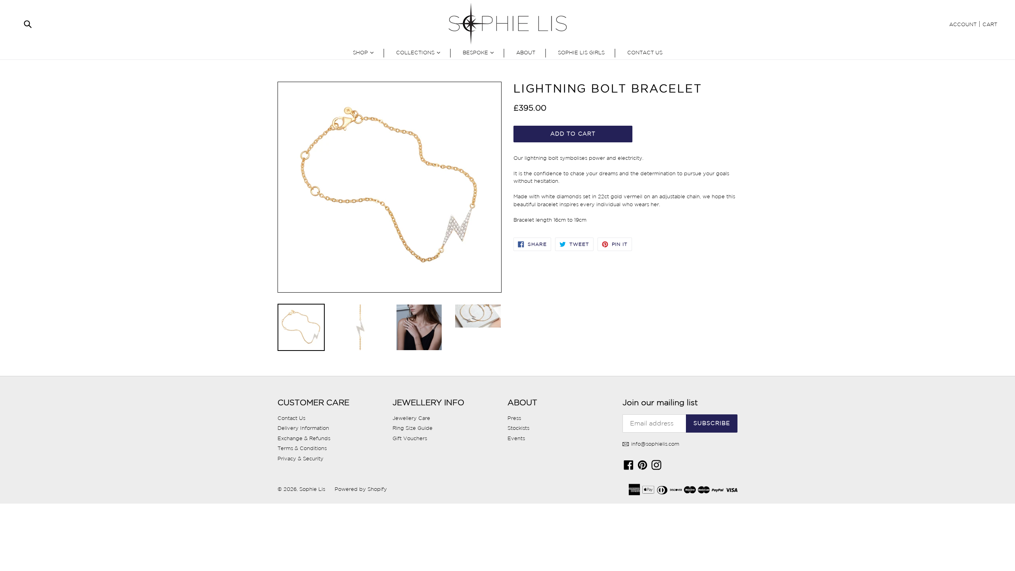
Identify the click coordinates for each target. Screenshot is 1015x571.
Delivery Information (303, 428)
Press (514, 418)
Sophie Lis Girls (581, 53)
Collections (420, 52)
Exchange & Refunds (304, 438)
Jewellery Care (411, 418)
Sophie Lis (313, 489)
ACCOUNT (963, 24)
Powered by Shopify (361, 489)
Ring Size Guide (413, 428)
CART (989, 24)
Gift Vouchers (410, 438)
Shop (365, 52)
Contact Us (645, 53)
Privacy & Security (301, 459)
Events (516, 438)
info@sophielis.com (654, 444)
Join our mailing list (660, 402)
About (525, 53)
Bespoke (480, 52)
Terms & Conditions (302, 448)
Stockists (518, 428)
